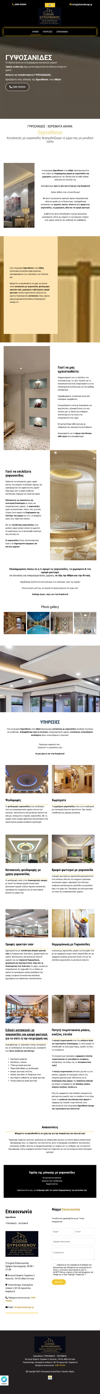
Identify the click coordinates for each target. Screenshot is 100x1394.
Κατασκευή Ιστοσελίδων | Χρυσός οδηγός (57, 1371)
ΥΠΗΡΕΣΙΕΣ (48, 31)
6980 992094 (60, 1365)
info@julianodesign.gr (24, 1307)
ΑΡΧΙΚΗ (35, 31)
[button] (17, 87)
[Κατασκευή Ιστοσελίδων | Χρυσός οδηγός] (50, 1377)
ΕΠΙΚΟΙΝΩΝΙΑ (62, 31)
